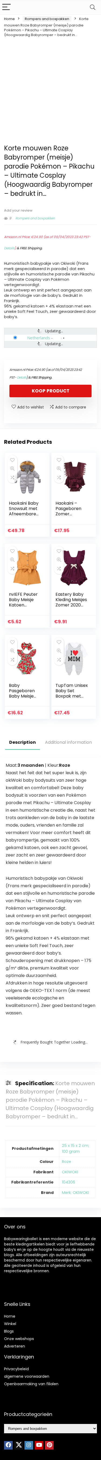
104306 (68, 1182)
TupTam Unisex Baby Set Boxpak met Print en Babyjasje (71, 696)
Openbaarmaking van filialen (31, 1384)
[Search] (92, 7)
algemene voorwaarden (26, 1376)
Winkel (10, 1323)
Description (22, 742)
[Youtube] (39, 1445)
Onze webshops (19, 1338)
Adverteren (14, 1346)
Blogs (9, 1331)
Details (9, 248)
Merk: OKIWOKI (75, 1192)
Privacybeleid (16, 1369)
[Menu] (6, 7)
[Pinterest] (49, 1445)
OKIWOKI (70, 1172)
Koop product (50, 391)
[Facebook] (8, 1445)
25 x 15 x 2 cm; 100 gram (75, 1148)
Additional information (68, 742)
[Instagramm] (29, 1445)
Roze (66, 1161)
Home (9, 18)
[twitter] (18, 1445)
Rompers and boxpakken (47, 18)
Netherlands (38, 337)
